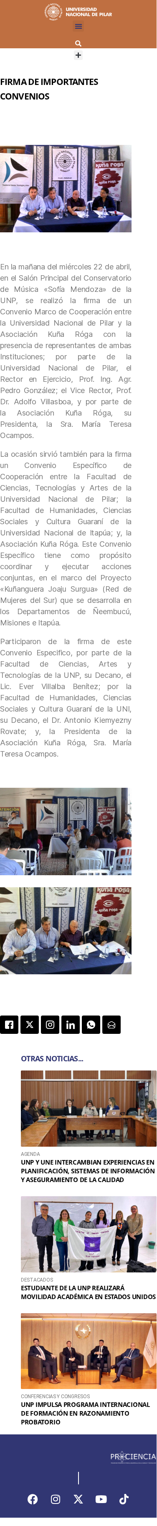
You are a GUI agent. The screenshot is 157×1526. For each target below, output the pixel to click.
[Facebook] (32, 1499)
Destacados (37, 1280)
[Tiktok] (124, 1499)
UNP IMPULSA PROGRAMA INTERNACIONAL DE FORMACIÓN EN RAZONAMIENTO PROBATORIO (85, 1413)
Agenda (30, 1154)
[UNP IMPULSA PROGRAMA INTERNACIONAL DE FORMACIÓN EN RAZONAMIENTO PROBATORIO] (89, 1351)
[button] (78, 26)
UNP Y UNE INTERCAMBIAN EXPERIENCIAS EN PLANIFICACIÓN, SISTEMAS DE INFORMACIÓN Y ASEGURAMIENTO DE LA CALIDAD (88, 1171)
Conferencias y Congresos (55, 1396)
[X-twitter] (78, 1499)
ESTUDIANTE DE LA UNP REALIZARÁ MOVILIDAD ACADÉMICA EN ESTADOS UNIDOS (88, 1292)
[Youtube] (101, 1499)
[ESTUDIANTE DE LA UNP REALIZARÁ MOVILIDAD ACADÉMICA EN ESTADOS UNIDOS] (89, 1234)
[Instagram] (55, 1499)
